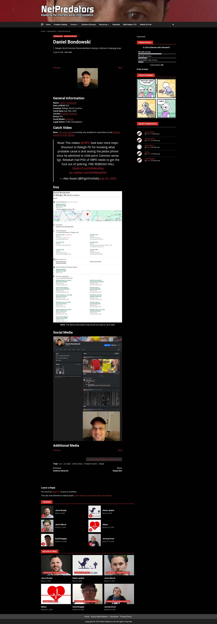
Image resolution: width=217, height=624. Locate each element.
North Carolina (77, 464)
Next (120, 67)
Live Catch (67, 464)
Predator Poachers (70, 36)
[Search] (173, 24)
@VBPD (85, 143)
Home (48, 24)
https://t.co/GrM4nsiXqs (88, 168)
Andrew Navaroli (60, 469)
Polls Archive (142, 69)
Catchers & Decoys (88, 24)
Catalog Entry (58, 36)
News (87, 572)
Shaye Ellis (117, 469)
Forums (73, 24)
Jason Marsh (47, 526)
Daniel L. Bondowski (68, 103)
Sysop (149, 147)
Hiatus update (94, 512)
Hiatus (94, 526)
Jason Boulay (47, 512)
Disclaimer (114, 616)
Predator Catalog (60, 24)
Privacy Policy (126, 616)
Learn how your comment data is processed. (93, 495)
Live (60, 464)
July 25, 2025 (108, 178)
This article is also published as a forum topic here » (104, 459)
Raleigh (101, 464)
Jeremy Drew (94, 540)
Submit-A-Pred (145, 24)
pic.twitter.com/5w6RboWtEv (88, 172)
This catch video (65, 132)
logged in (56, 491)
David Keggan (47, 540)
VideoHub (116, 24)
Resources (103, 24)
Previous (57, 67)
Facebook (69, 119)
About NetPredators (99, 616)
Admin (149, 134)
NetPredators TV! (130, 24)
